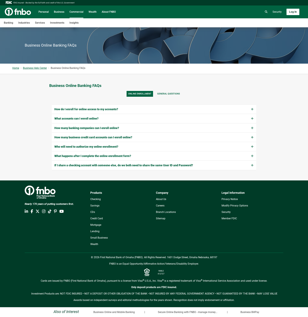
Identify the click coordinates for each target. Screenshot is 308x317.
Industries (24, 22)
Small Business (99, 237)
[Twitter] (37, 211)
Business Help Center (35, 68)
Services (40, 22)
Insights (74, 22)
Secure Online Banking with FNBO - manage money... (187, 312)
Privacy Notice (230, 199)
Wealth (93, 11)
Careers (160, 205)
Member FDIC (229, 218)
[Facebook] (32, 211)
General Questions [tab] (168, 93)
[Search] (265, 12)
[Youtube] (61, 211)
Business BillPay (249, 312)
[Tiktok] (49, 211)
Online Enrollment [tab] (139, 93)
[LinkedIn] (26, 211)
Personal (43, 11)
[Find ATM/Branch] (238, 12)
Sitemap (160, 218)
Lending (94, 231)
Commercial (76, 11)
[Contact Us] (247, 12)
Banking (8, 22)
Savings (94, 205)
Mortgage (95, 224)
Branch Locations (166, 212)
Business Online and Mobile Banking (114, 312)
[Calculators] (256, 12)
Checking (95, 199)
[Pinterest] (55, 211)
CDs (92, 212)
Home (15, 68)
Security (277, 11)
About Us (161, 199)
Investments (57, 22)
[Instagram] (43, 211)
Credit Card (96, 218)
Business (59, 11)
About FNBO (109, 11)
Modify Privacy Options (235, 205)
